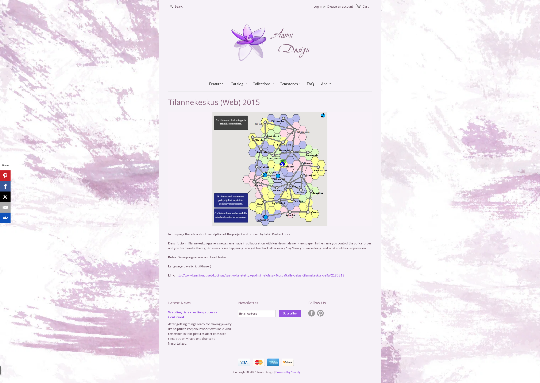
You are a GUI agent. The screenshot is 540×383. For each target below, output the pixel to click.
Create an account (340, 6)
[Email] (5, 207)
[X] (5, 197)
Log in (317, 6)
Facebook (311, 313)
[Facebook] (5, 186)
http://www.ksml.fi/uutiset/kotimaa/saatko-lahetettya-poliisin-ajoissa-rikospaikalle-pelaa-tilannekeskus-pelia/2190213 (260, 275)
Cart (366, 6)
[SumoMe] (5, 218)
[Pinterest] (5, 175)
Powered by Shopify (287, 372)
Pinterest (320, 313)
